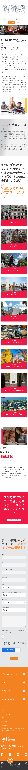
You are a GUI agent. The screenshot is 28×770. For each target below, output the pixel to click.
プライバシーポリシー (7, 714)
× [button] (25, 3)
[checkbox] (14, 636)
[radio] (14, 635)
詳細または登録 (14, 519)
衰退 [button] (18, 22)
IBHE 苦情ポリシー (7, 725)
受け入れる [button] (11, 22)
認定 (3, 710)
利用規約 (4, 717)
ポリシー (4, 721)
